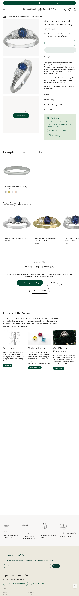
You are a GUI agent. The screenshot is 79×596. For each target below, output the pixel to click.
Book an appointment (59, 130)
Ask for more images (21, 115)
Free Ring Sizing (49, 100)
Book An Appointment (60, 50)
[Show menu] (4, 9)
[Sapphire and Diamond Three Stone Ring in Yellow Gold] (47, 222)
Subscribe (56, 566)
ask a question (42, 274)
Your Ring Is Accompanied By (53, 105)
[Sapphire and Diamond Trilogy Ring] (17, 222)
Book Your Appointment (17, 583)
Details (46, 95)
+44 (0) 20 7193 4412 (39, 583)
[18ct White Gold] (12, 192)
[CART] (74, 9)
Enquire (60, 43)
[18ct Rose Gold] (15, 192)
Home (4, 16)
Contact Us (55, 135)
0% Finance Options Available (58, 3)
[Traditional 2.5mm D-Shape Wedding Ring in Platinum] (17, 171)
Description (48, 57)
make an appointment (54, 274)
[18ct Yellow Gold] (9, 192)
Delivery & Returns (50, 110)
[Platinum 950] (5, 192)
